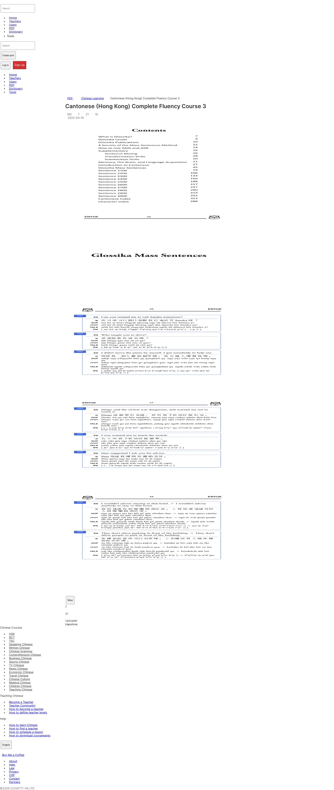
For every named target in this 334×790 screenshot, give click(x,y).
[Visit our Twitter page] (6, 751)
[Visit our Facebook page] (2, 751)
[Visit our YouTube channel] (14, 751)
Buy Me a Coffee (13, 755)
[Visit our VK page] (10, 751)
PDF (70, 98)
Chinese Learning (92, 98)
